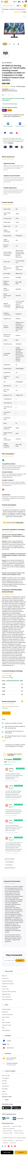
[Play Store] (16, 1108)
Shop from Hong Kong (8, 1128)
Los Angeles (5, 1078)
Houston (4, 1083)
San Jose (4, 1094)
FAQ (3, 1020)
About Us (4, 976)
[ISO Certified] (17, 1118)
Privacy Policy (19, 1140)
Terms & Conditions (8, 1140)
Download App (6, 1009)
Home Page (5, 9)
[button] (15, 2)
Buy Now (11, 143)
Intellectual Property (8, 983)
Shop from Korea (7, 1130)
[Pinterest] (15, 1146)
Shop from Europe (19, 1133)
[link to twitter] (18, 44)
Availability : (5, 89)
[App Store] (6, 1108)
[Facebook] (3, 1146)
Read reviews (7, 764)
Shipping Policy (6, 994)
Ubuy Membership (7, 999)
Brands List (5, 1012)
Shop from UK (6, 1126)
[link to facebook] (14, 44)
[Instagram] (6, 1146)
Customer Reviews (7, 1014)
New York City (6, 1075)
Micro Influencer (6, 997)
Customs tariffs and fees (9, 991)
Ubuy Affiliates (6, 1030)
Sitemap (4, 986)
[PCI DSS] (5, 1118)
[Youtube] (9, 1146)
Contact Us (5, 978)
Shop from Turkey (7, 1133)
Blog (3, 1028)
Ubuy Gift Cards (6, 1025)
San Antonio (5, 1086)
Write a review (6, 713)
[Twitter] (12, 1146)
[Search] (25, 5)
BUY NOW (21, 1152)
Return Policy (5, 1017)
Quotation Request (7, 981)
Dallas (4, 1091)
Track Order (5, 989)
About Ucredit (6, 1022)
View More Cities (7, 1096)
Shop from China (18, 1130)
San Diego (5, 1089)
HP (2, 12)
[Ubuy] (6, 1)
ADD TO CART (7, 1152)
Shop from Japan (16, 1126)
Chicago (4, 1081)
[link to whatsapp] (9, 44)
